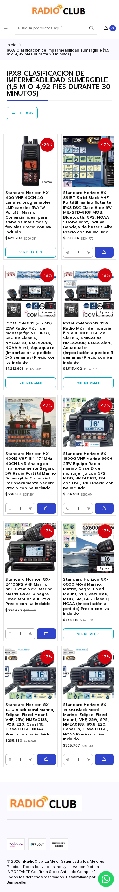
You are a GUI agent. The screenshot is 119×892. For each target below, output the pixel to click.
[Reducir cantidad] (67, 252)
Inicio (12, 45)
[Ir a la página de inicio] (59, 10)
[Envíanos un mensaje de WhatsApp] (106, 879)
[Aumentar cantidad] (88, 252)
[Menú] (5, 28)
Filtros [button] (24, 113)
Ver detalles (30, 252)
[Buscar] (91, 28)
